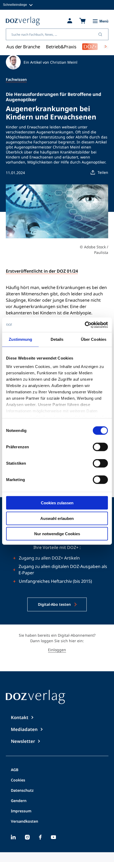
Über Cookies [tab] (93, 339)
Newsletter (23, 741)
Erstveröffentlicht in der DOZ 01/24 (42, 271)
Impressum (21, 811)
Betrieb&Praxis (61, 47)
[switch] (100, 447)
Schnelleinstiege (15, 4)
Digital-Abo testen (54, 604)
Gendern (19, 801)
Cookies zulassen (57, 503)
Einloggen (57, 649)
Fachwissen (16, 79)
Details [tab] (57, 339)
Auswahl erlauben (57, 518)
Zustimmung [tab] (20, 339)
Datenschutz (22, 791)
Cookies (18, 780)
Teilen (103, 172)
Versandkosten (24, 821)
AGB (14, 770)
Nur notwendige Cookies (57, 534)
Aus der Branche (23, 47)
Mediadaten (24, 729)
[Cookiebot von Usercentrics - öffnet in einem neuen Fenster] (85, 324)
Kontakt (19, 717)
